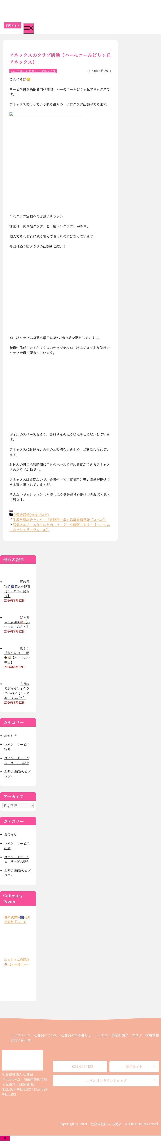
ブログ (137, 1035)
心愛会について (45, 1035)
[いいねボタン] (11, 511)
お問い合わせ (20, 1040)
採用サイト (12, 25)
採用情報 (152, 1035)
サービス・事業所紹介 (111, 1035)
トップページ (20, 1035)
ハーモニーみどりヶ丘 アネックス (33, 71)
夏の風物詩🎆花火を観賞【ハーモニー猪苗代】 (17, 919)
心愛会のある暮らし (76, 1035)
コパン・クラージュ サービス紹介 (16, 760)
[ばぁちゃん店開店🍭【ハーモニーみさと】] (17, 981)
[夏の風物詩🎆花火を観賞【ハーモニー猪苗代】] (17, 939)
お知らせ (10, 735)
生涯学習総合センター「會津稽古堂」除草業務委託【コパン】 (59, 519)
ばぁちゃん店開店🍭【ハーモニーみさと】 (17, 962)
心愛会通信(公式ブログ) (31, 514)
